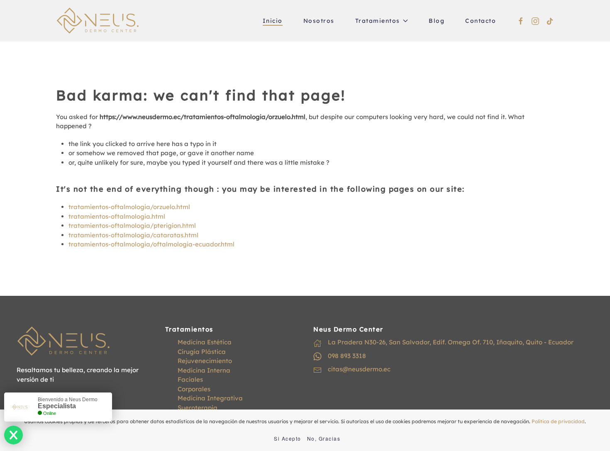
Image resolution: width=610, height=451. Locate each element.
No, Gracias (324, 438)
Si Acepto (287, 438)
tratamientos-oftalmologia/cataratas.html (133, 235)
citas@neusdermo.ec (359, 369)
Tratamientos (377, 20)
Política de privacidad (558, 421)
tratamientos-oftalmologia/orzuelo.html (129, 207)
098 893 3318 (347, 356)
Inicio (273, 20)
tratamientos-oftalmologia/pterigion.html (132, 225)
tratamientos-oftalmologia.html (116, 216)
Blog (436, 20)
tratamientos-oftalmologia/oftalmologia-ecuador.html (151, 244)
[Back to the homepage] (97, 20)
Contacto (480, 20)
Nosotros (318, 20)
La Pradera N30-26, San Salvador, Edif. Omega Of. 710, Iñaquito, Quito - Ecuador (450, 342)
